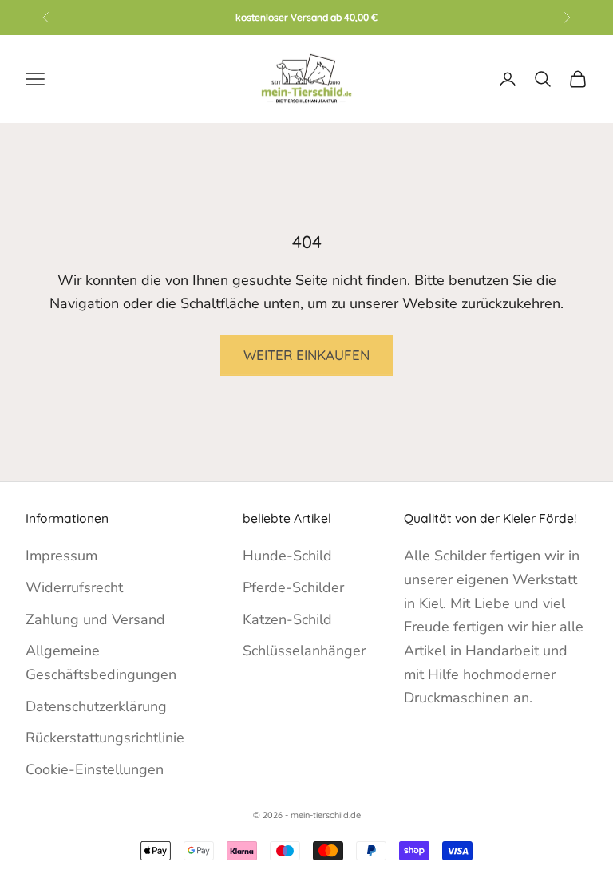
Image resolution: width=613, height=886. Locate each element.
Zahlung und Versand (95, 619)
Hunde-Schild (287, 555)
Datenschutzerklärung (96, 706)
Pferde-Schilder (293, 587)
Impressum (61, 555)
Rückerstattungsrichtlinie (105, 737)
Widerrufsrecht (74, 587)
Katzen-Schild (287, 619)
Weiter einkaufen (306, 354)
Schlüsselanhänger (304, 650)
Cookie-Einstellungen (95, 769)
